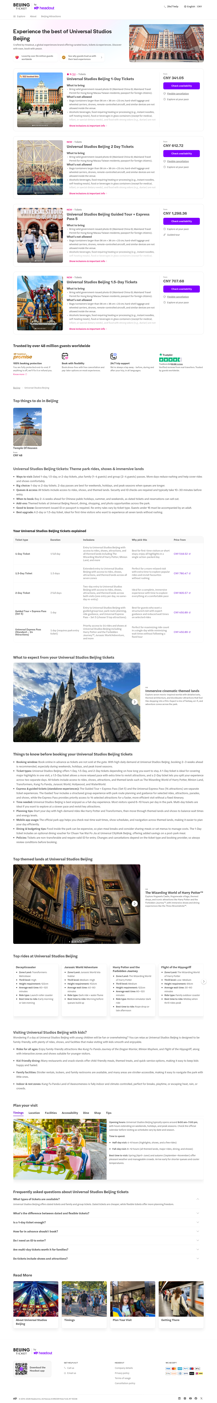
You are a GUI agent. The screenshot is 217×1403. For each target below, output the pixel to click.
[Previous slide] (21, 99)
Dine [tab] (86, 1113)
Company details (124, 1367)
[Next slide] (59, 99)
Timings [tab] (18, 1112)
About (33, 16)
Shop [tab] (97, 1113)
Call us (70, 1367)
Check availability (181, 85)
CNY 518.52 (181, 553)
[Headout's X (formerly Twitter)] (201, 1398)
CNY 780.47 (181, 573)
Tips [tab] (108, 1113)
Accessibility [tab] (70, 1113)
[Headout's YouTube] (190, 1398)
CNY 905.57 (181, 592)
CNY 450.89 (181, 612)
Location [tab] (34, 1113)
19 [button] (73, 74)
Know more (18, 374)
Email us (71, 1373)
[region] (40, 99)
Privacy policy (122, 1373)
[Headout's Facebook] (196, 1398)
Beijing (16, 387)
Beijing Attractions (51, 16)
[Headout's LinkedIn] (179, 1398)
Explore (21, 16)
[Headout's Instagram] (185, 1398)
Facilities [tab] (51, 1113)
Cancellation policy (125, 1383)
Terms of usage (123, 1378)
